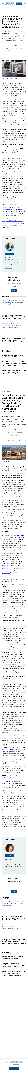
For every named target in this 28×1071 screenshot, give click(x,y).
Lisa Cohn (14, 430)
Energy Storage (6, 391)
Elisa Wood (14, 45)
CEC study (6, 796)
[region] (14, 1065)
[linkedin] (11, 56)
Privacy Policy (16, 1064)
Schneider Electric (7, 209)
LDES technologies (7, 781)
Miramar (4, 684)
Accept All (14, 1068)
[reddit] (16, 56)
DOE (22, 747)
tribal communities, (18, 535)
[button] (3, 4)
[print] (25, 56)
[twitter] (14, 56)
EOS (23, 716)
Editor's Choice (6, 12)
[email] (19, 56)
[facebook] (9, 56)
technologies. (6, 573)
